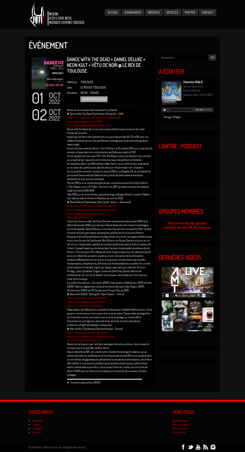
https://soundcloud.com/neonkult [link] (84, 305)
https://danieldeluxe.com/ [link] (80, 217)
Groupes (154, 12)
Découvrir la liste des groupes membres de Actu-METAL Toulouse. (187, 225)
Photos (190, 12)
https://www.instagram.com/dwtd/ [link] (85, 121)
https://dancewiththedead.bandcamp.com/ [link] (89, 125)
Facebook (37, 420)
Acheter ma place (94, 99)
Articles (172, 12)
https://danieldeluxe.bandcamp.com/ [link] (86, 213)
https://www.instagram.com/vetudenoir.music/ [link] (91, 336)
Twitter (36, 424)
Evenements (133, 12)
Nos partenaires (180, 420)
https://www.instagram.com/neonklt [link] (86, 301)
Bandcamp (169, 101)
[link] (94, 117)
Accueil (113, 12)
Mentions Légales (180, 424)
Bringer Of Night (172, 117)
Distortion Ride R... (193, 82)
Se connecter (179, 432)
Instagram (38, 428)
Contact (207, 12)
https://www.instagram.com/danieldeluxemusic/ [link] (92, 209)
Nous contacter (180, 428)
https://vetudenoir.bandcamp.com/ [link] (85, 340)
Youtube (37, 432)
